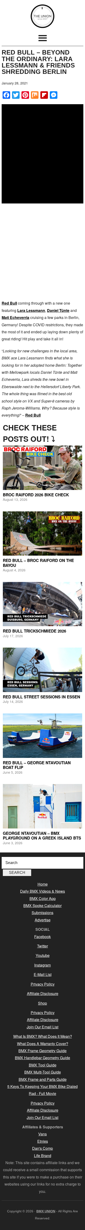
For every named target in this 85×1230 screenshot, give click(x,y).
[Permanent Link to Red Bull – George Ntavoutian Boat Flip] (42, 735)
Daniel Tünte (58, 310)
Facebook (42, 936)
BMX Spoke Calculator (42, 905)
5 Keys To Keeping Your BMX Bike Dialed (42, 1086)
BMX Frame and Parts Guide (43, 1079)
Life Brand (42, 1155)
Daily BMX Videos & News (42, 891)
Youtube (43, 955)
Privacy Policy (43, 984)
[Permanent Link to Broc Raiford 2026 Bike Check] (42, 468)
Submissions (42, 912)
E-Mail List (42, 974)
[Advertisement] (42, 252)
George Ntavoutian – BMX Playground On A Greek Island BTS (42, 835)
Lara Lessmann (31, 310)
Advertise (43, 920)
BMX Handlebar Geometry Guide (42, 1057)
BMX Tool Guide (42, 1065)
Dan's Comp (42, 1148)
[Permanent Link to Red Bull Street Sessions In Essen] (42, 670)
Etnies (42, 1141)
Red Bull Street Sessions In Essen (41, 697)
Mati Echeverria (15, 317)
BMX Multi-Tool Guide (42, 1072)
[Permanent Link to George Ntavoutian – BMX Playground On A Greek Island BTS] (42, 806)
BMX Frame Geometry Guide (42, 1050)
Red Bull (9, 303)
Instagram (42, 965)
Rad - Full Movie (42, 1093)
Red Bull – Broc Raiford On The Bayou (38, 562)
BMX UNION (42, 16)
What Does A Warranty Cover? (42, 1043)
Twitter (42, 946)
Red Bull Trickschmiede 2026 (34, 631)
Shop (42, 1003)
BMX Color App (43, 898)
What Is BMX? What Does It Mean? (42, 1036)
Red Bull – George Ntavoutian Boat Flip (37, 765)
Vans (42, 1134)
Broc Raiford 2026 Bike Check (36, 495)
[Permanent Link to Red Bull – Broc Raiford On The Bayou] (42, 533)
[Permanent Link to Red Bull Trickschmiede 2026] (42, 604)
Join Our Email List (42, 1027)
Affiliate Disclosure (42, 993)
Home (43, 884)
